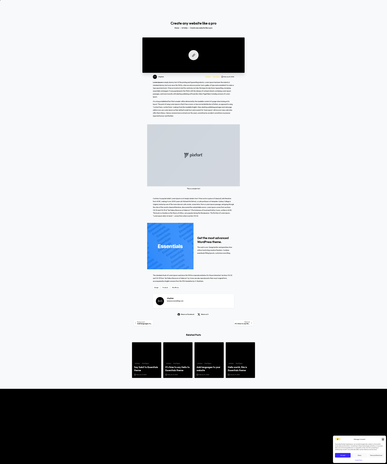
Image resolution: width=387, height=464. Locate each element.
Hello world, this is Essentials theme (237, 369)
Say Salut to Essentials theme (146, 369)
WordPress (175, 287)
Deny (359, 455)
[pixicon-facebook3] (228, 431)
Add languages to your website (208, 369)
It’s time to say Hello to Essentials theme (177, 369)
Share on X (204, 314)
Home (177, 28)
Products (165, 287)
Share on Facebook (187, 314)
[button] (383, 439)
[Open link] (193, 55)
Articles (185, 28)
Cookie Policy (358, 460)
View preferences (376, 455)
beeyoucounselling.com (175, 301)
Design (156, 287)
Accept (342, 455)
